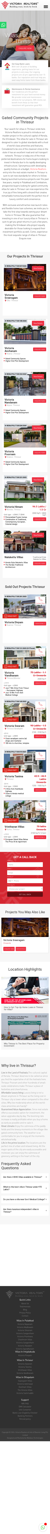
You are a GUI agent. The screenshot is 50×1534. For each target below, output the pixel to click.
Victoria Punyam (25, 1355)
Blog (25, 1309)
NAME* (9, 861)
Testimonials (25, 1306)
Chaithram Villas (25, 1339)
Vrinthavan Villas (14, 826)
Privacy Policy (25, 1312)
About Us (25, 1303)
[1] (43, 1529)
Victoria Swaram (14, 725)
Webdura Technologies (35, 1438)
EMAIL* (9, 869)
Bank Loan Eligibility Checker (25, 1412)
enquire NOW (25, 48)
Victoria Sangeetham (25, 1333)
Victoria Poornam (10, 453)
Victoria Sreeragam (11, 296)
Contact (25, 1315)
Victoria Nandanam (11, 401)
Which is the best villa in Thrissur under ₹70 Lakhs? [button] (22, 1188)
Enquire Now (39, 296)
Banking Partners (25, 1416)
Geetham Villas (25, 1387)
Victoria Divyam (14, 622)
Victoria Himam (14, 506)
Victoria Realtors (38, 169)
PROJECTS (11, 885)
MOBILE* (10, 877)
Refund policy (25, 1419)
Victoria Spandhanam (25, 1348)
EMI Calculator (25, 1406)
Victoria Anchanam (11, 350)
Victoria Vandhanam (11, 674)
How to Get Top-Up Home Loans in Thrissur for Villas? (23, 1008)
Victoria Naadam (25, 1345)
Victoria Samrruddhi (25, 1393)
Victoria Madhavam (25, 1327)
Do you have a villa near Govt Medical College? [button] (24, 1199)
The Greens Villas (25, 1390)
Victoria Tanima (14, 776)
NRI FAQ (25, 1403)
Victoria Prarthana (25, 1336)
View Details (38, 268)
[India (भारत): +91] (10, 881)
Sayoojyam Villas (25, 1380)
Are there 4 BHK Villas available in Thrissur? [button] (22, 1177)
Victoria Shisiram (25, 1330)
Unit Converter (25, 1409)
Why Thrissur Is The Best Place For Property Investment (24, 1044)
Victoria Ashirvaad (25, 1384)
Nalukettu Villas (14, 557)
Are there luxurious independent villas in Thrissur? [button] (21, 1210)
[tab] (25, 1177)
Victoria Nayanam (25, 1324)
